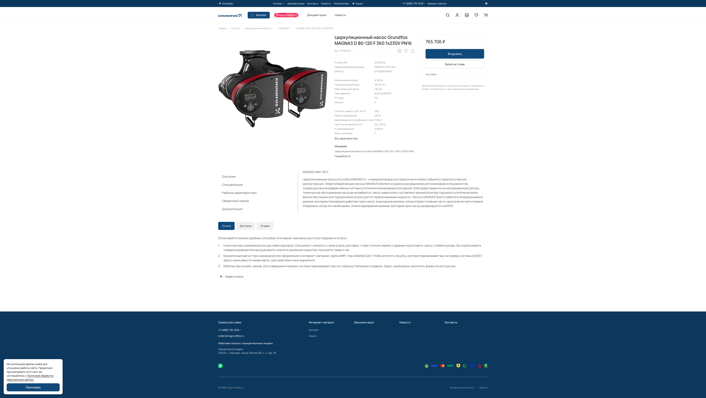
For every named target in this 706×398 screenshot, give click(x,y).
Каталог (314, 330)
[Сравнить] (399, 51)
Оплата (226, 226)
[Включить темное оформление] (486, 3)
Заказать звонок (436, 3)
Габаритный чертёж (235, 201)
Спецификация (232, 185)
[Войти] (457, 15)
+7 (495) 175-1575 (413, 3)
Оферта (483, 387)
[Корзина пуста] (486, 15)
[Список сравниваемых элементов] (467, 15)
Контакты (451, 322)
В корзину (455, 54)
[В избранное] (406, 51)
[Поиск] (447, 15)
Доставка (246, 226)
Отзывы (265, 226)
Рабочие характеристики (239, 193)
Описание (229, 176)
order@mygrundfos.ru (231, 336)
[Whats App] (220, 366)
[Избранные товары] (476, 15)
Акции (312, 336)
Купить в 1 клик (455, 64)
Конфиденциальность (462, 387)
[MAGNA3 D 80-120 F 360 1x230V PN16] (272, 88)
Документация (232, 209)
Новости (405, 322)
